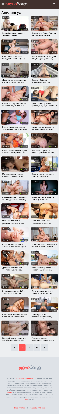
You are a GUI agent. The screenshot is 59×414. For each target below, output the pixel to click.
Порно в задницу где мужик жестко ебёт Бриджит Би (14, 151)
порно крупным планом (25, 379)
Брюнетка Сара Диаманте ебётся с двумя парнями (14, 104)
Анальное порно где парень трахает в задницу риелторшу (44, 152)
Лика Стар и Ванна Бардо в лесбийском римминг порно (44, 35)
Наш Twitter (19, 408)
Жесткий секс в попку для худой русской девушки (14, 339)
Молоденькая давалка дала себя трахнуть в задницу (12, 176)
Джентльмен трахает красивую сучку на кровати (44, 104)
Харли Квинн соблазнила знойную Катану (13, 34)
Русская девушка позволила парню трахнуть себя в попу (44, 340)
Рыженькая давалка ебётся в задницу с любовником (14, 315)
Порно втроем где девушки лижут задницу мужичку (44, 57)
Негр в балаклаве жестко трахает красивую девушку (14, 128)
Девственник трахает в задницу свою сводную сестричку (42, 293)
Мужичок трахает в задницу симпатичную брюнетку (12, 222)
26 (37, 347)
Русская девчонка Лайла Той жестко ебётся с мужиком (13, 293)
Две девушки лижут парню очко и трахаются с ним (14, 81)
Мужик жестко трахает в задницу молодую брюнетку (43, 199)
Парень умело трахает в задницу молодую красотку (43, 176)
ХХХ (26, 399)
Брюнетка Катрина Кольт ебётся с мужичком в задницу (43, 269)
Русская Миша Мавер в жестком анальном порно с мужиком (14, 246)
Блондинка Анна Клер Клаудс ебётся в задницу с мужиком (14, 58)
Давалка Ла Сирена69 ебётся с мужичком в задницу (12, 269)
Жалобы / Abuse (37, 408)
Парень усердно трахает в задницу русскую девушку (14, 198)
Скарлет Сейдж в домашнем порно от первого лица (41, 82)
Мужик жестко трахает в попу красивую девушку (43, 128)
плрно (9, 392)
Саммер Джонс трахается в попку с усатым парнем (44, 245)
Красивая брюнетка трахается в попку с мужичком (41, 222)
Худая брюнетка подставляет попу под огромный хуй (42, 316)
